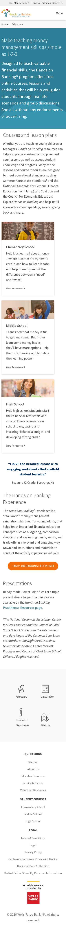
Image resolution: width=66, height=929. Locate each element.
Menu (59, 13)
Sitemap (46, 3)
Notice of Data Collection (33, 866)
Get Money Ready (19, 3)
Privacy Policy (33, 852)
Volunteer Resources (33, 790)
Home (4, 24)
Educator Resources (22, 722)
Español (36, 3)
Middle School (33, 814)
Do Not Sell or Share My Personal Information (33, 873)
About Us (33, 769)
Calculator (47, 696)
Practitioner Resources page (22, 607)
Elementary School (33, 807)
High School (33, 821)
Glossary (21, 696)
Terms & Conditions (33, 838)
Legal (33, 845)
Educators (17, 24)
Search (56, 3)
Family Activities (33, 783)
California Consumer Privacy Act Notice (33, 859)
